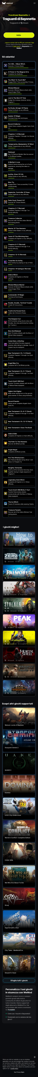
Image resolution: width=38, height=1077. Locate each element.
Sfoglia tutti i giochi (19, 980)
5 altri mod (16, 46)
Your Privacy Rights (19, 1072)
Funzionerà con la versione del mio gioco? (19, 1018)
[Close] (35, 1057)
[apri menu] (34, 3)
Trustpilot (11, 1010)
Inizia (19, 35)
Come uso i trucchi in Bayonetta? (19, 1014)
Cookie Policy (14, 1068)
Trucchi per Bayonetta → (19, 15)
